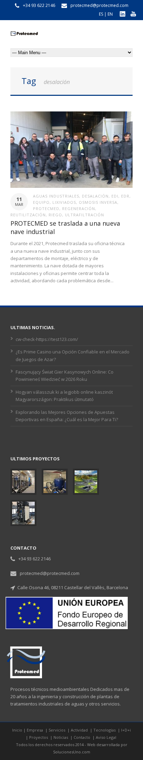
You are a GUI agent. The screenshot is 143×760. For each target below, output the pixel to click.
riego (55, 214)
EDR (125, 196)
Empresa (35, 730)
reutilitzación (28, 214)
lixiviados (64, 202)
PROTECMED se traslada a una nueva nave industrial (65, 227)
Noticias (61, 737)
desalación (95, 196)
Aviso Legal (106, 737)
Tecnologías (105, 730)
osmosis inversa (98, 202)
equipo (41, 202)
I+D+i (126, 730)
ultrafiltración (84, 214)
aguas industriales (56, 196)
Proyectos (39, 737)
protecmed (46, 208)
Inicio (17, 730)
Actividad (80, 730)
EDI (114, 196)
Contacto (82, 737)
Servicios (57, 730)
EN (110, 14)
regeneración (78, 208)
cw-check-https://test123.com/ (47, 339)
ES (101, 14)
